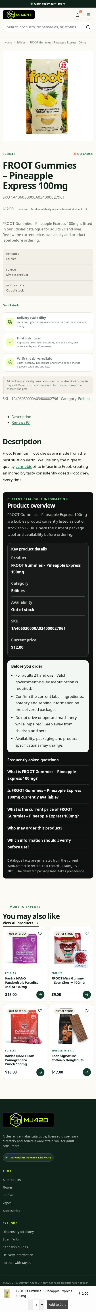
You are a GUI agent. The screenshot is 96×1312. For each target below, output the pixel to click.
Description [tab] (21, 416)
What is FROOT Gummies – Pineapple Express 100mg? (41, 775)
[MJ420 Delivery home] (19, 14)
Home (8, 42)
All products (12, 1180)
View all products (18, 922)
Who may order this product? (34, 828)
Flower (8, 1187)
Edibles (21, 42)
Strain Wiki (11, 1239)
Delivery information (18, 1255)
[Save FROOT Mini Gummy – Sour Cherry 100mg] (86, 933)
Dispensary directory (18, 1232)
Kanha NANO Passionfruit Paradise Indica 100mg (21, 982)
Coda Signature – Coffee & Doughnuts (67, 1057)
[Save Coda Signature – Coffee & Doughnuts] (86, 1010)
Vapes (7, 1203)
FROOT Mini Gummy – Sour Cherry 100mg (68, 980)
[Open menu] (88, 15)
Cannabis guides (15, 1247)
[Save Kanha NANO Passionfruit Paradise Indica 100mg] (40, 933)
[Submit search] (88, 27)
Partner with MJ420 (17, 1263)
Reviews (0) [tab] (21, 422)
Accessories (11, 1211)
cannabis (24, 466)
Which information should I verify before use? (39, 844)
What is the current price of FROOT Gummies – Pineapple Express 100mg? (43, 813)
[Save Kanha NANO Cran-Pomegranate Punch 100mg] (40, 1010)
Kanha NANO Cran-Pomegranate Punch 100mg (20, 1059)
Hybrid (69, 1050)
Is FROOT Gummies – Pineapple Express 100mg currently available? (44, 794)
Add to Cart (57, 1304)
